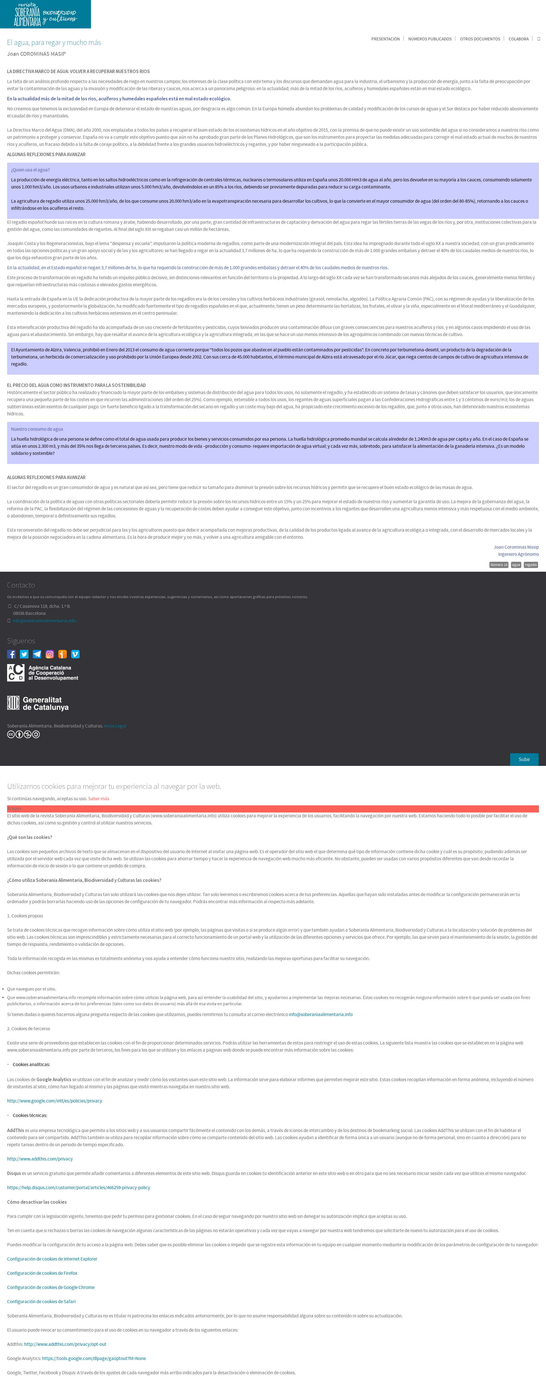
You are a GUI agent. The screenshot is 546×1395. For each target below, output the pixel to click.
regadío (531, 565)
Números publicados (430, 39)
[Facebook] (13, 654)
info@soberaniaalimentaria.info (44, 621)
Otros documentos (480, 39)
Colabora (519, 39)
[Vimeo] (77, 654)
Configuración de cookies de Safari (41, 1302)
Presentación (385, 39)
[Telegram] (39, 654)
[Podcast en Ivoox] (64, 654)
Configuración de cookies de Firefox (42, 1273)
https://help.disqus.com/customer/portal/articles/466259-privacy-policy (78, 1188)
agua (516, 565)
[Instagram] (52, 654)
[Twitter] (26, 654)
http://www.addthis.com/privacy (40, 1159)
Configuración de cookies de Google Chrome (50, 1287)
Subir (524, 759)
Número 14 (499, 565)
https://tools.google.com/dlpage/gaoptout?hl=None (94, 1358)
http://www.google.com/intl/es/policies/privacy (54, 1101)
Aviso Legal (115, 726)
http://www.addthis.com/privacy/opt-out (65, 1344)
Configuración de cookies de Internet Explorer (52, 1259)
